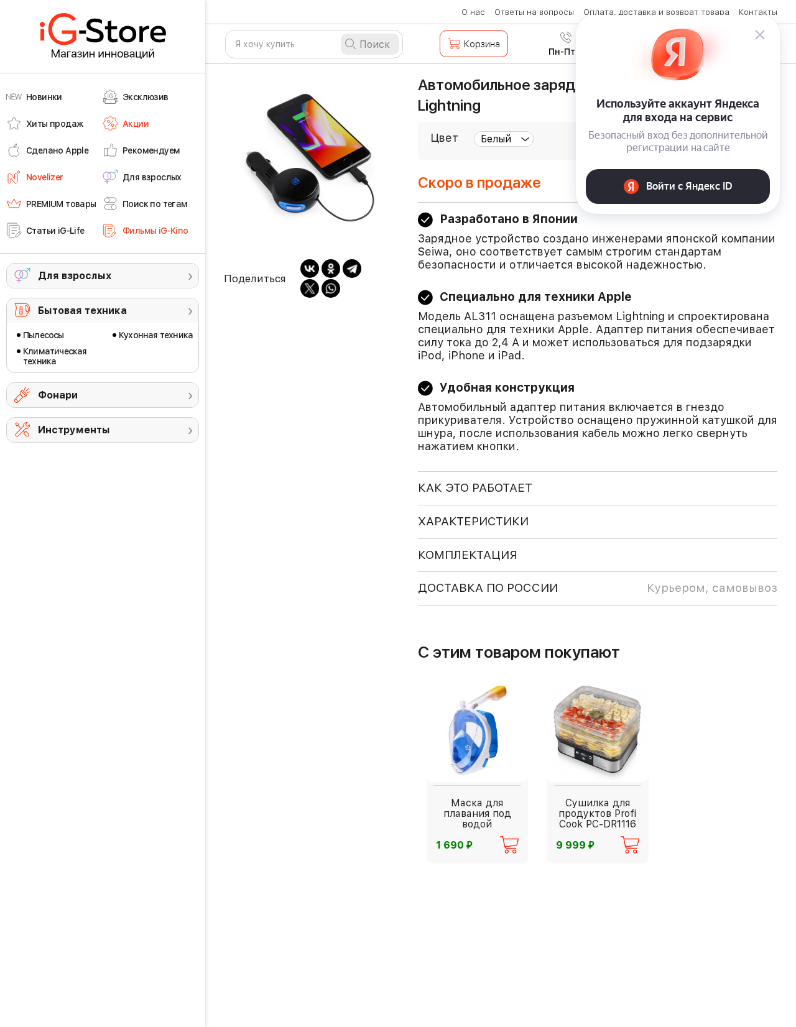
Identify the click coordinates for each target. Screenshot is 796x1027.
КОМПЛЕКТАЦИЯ (467, 555)
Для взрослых (74, 276)
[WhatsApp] (331, 288)
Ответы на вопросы (534, 12)
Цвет (444, 137)
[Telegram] (352, 268)
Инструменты (74, 430)
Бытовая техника (82, 310)
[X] (309, 288)
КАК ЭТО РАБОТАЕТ (475, 488)
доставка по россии (597, 588)
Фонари (58, 395)
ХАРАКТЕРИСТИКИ (473, 521)
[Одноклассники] (331, 268)
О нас (473, 12)
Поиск (374, 44)
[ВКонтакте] (309, 268)
